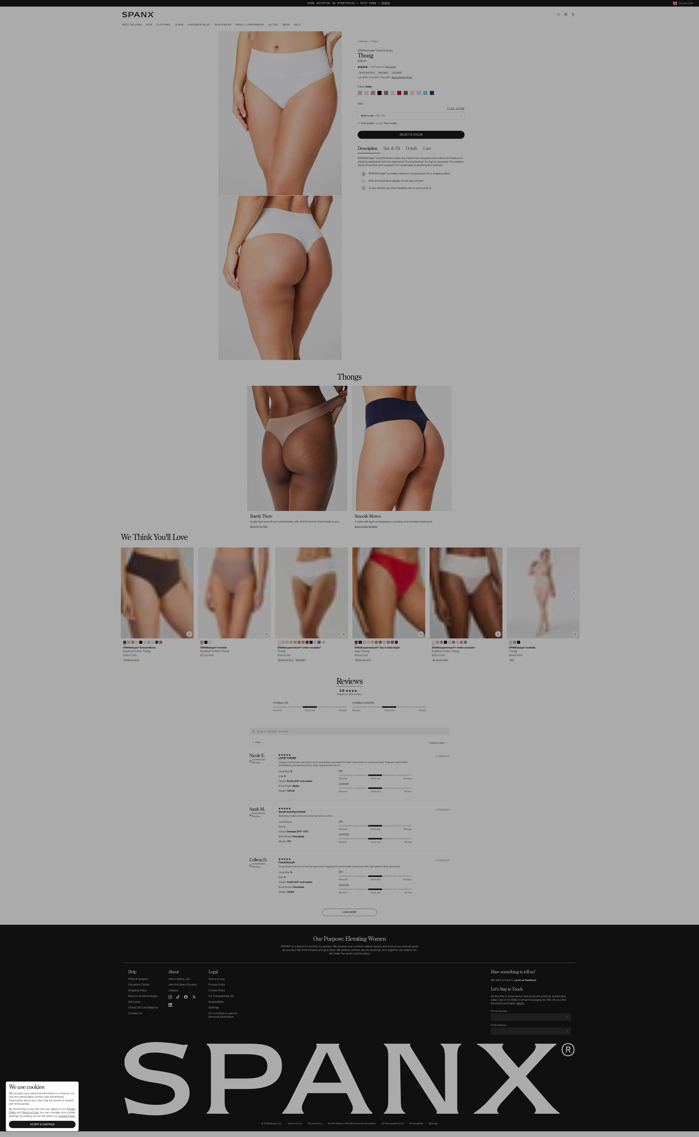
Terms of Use (30, 1112)
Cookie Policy (67, 1116)
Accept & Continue (42, 1124)
